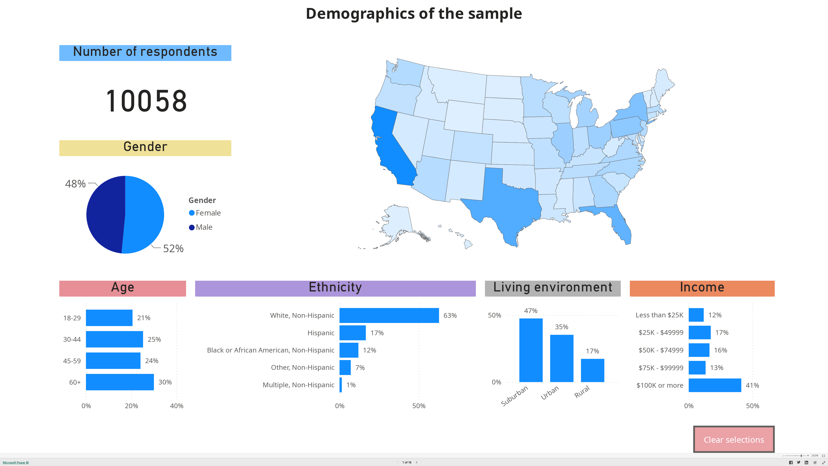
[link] (734, 439)
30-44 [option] (72, 339)
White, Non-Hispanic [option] (302, 315)
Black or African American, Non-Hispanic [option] (270, 349)
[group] (414, 18)
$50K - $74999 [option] (661, 349)
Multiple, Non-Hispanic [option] (298, 384)
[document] (414, 18)
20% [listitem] (131, 405)
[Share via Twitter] (798, 463)
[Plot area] (516, 154)
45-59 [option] (72, 360)
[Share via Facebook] (791, 463)
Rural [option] (581, 391)
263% (815, 455)
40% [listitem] (176, 405)
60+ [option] (75, 382)
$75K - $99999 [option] (661, 367)
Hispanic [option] (320, 332)
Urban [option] (549, 392)
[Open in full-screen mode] (823, 462)
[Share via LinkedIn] (806, 463)
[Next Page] (416, 462)
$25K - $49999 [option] (661, 332)
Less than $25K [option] (660, 314)
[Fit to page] (822, 456)
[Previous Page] (397, 462)
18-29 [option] (72, 317)
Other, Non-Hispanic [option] (302, 367)
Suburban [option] (514, 395)
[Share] (815, 463)
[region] (414, 226)
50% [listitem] (419, 405)
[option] (143, 215)
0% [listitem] (86, 405)
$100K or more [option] (660, 385)
